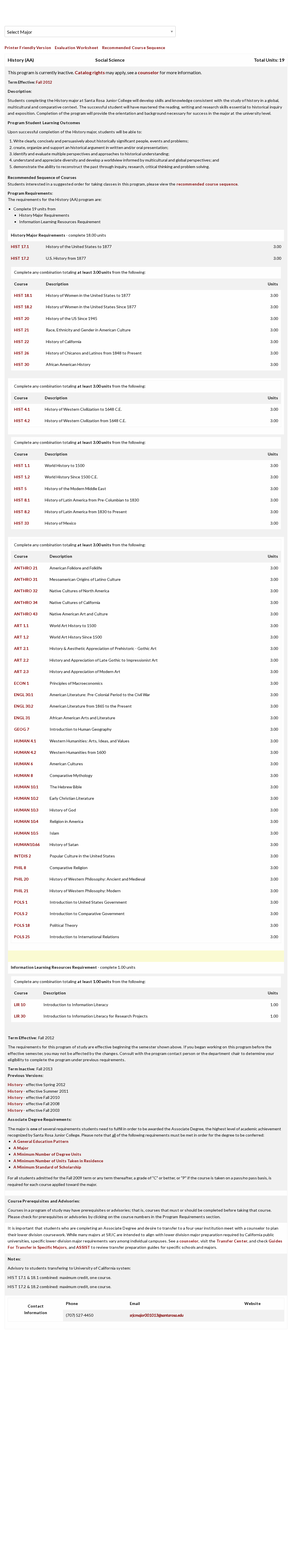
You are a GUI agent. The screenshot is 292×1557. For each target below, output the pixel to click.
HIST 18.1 (23, 295)
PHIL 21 (21, 890)
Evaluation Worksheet (76, 47)
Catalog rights (90, 72)
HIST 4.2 (22, 420)
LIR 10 (19, 1004)
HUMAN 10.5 (26, 833)
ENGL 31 (22, 717)
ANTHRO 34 (25, 602)
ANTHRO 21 (25, 567)
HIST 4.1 (22, 409)
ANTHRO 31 (25, 579)
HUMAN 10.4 (26, 821)
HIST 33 (21, 523)
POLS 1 (20, 902)
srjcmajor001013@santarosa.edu (156, 1315)
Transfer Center (232, 1240)
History (15, 1084)
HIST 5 (20, 488)
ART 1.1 (21, 625)
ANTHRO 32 (25, 590)
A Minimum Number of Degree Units (47, 1154)
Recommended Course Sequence (133, 47)
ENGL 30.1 (23, 694)
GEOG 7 (21, 729)
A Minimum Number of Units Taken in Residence (58, 1160)
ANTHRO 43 (25, 613)
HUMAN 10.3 (26, 809)
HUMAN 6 (23, 763)
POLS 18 (22, 925)
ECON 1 (21, 683)
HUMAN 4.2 (25, 752)
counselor (148, 72)
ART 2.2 (21, 660)
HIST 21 (21, 329)
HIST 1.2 (22, 476)
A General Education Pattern (40, 1141)
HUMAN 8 (23, 775)
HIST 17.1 (20, 246)
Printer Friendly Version (28, 47)
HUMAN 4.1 (25, 740)
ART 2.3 (21, 671)
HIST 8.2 (22, 511)
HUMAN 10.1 (26, 786)
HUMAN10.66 (27, 844)
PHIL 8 (20, 867)
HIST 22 (21, 341)
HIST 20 (21, 318)
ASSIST (83, 1247)
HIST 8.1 (22, 499)
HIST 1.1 (22, 465)
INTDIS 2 (22, 855)
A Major (21, 1147)
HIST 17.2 (20, 258)
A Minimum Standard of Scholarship (47, 1167)
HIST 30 (21, 364)
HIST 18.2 (23, 306)
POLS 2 (20, 913)
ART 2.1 (21, 648)
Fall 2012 (44, 82)
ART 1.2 (21, 637)
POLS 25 (22, 936)
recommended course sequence (207, 184)
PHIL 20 (21, 879)
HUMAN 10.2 (26, 798)
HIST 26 (21, 353)
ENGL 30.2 (23, 706)
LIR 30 (19, 1016)
